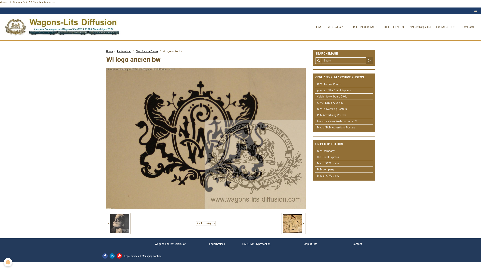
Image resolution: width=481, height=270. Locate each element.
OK (369, 60)
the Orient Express (328, 157)
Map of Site (310, 243)
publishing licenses (363, 27)
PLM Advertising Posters (331, 115)
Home (109, 51)
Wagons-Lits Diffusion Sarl (170, 243)
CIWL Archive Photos (147, 51)
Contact (357, 243)
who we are (336, 27)
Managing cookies (152, 256)
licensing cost (446, 27)
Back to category (206, 223)
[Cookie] (8, 262)
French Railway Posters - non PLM (337, 121)
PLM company (325, 169)
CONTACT (468, 27)
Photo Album (124, 51)
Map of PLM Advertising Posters (336, 127)
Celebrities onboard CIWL (332, 96)
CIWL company (326, 150)
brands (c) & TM (420, 27)
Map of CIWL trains (328, 163)
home (318, 27)
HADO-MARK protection (256, 243)
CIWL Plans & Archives (330, 102)
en (475, 10)
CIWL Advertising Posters (332, 108)
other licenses (393, 27)
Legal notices (217, 243)
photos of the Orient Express (334, 90)
